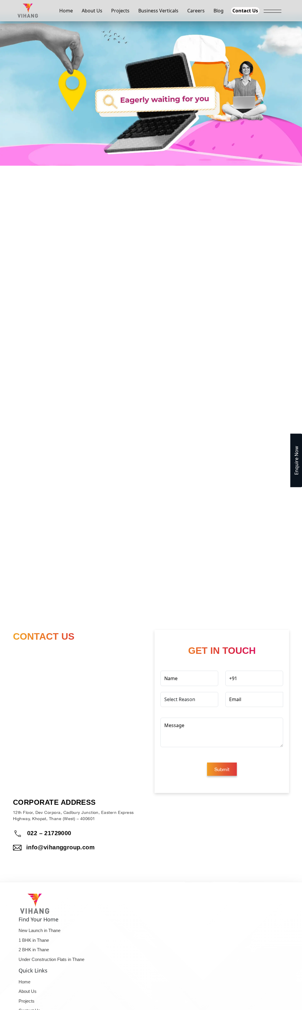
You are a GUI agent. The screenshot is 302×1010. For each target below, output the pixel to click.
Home (66, 10)
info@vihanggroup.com (60, 847)
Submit (221, 769)
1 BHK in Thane (34, 938)
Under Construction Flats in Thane (51, 957)
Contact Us (245, 10)
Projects (120, 10)
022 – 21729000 (49, 833)
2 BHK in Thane (34, 947)
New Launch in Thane (39, 928)
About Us (92, 10)
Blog (219, 10)
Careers (196, 10)
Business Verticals (158, 10)
